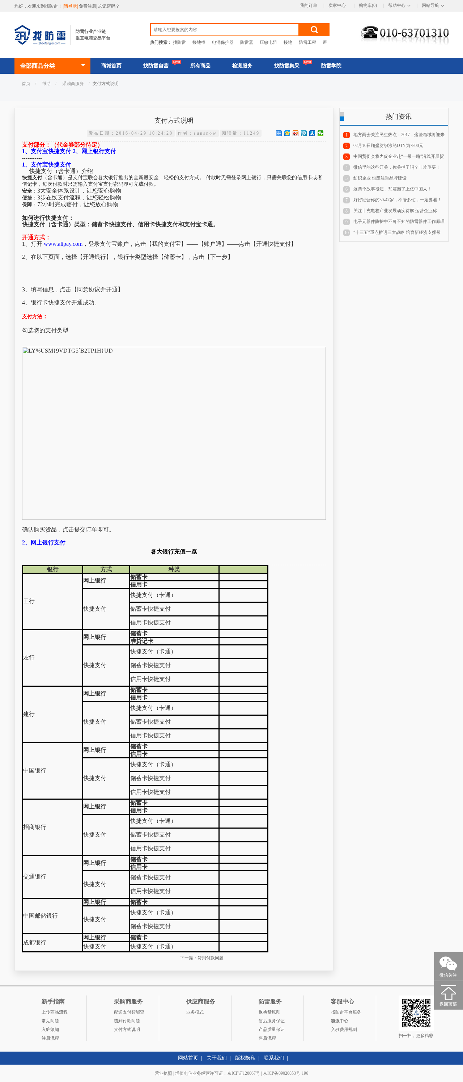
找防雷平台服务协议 (346, 1013)
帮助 (46, 83)
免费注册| (88, 6)
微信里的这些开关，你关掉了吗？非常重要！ (396, 167)
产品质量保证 (272, 1029)
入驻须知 (50, 1029)
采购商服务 (73, 83)
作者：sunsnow (197, 133)
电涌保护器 (223, 42)
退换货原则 (269, 1012)
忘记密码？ (109, 6)
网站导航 (430, 5)
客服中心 (339, 1020)
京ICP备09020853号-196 (285, 1073)
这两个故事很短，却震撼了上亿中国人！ (392, 188)
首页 (26, 83)
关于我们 (217, 1058)
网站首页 (188, 1058)
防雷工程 (307, 42)
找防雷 (179, 42)
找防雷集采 (287, 65)
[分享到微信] (321, 133)
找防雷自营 (156, 65)
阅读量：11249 (241, 133)
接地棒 (198, 42)
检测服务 (242, 65)
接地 (288, 42)
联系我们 (274, 1058)
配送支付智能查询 (129, 1013)
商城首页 (111, 65)
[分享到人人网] (312, 133)
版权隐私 (245, 1058)
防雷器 (246, 42)
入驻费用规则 (344, 1029)
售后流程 (267, 1038)
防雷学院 (331, 65)
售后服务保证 (272, 1020)
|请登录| (71, 6)
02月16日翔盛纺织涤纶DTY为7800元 (388, 145)
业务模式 (195, 1012)
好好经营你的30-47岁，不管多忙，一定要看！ (397, 199)
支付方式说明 (127, 1029)
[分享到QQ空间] (287, 133)
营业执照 (163, 1073)
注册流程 (50, 1038)
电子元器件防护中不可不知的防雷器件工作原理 (399, 221)
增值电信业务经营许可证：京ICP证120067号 (217, 1073)
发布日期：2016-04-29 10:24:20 (131, 133)
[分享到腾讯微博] (304, 133)
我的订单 (308, 5)
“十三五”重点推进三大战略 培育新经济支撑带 (397, 232)
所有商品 (200, 65)
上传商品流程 (55, 1012)
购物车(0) (368, 5)
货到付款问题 (210, 957)
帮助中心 (396, 5)
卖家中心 (337, 5)
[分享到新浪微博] (296, 133)
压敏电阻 (268, 42)
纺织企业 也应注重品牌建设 (380, 178)
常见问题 (50, 1020)
